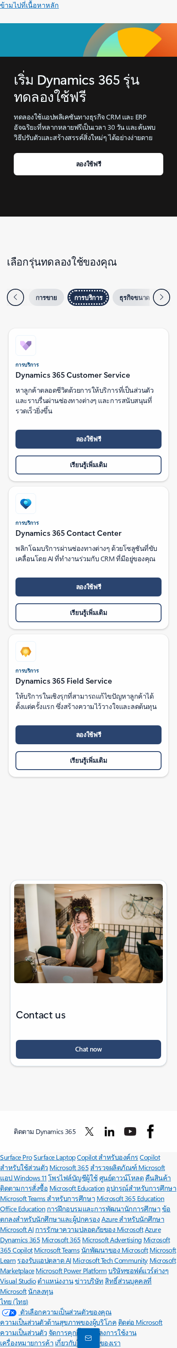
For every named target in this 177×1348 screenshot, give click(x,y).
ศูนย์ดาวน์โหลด (121, 1177)
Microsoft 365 (68, 1167)
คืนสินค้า (158, 1177)
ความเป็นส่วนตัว (23, 1332)
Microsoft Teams (56, 1249)
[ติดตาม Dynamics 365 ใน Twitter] (89, 1131)
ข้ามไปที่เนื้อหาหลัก (29, 4)
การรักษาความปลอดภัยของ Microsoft (89, 1229)
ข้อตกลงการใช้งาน (109, 1332)
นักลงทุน (40, 1291)
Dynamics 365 (20, 1239)
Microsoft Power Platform (71, 1270)
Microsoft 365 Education (131, 1198)
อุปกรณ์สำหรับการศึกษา (141, 1187)
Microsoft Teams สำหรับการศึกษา (47, 1198)
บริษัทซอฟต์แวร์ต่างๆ (138, 1270)
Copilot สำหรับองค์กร (107, 1157)
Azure (153, 1229)
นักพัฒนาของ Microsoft (114, 1249)
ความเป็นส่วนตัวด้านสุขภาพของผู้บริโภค (58, 1322)
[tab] (46, 297)
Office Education (22, 1208)
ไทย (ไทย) (14, 1301)
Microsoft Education (77, 1187)
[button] (88, 1049)
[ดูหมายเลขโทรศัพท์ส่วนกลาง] (87, 1337)
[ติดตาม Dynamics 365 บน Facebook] (150, 1131)
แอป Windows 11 (23, 1177)
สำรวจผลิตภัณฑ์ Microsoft (127, 1167)
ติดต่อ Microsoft (140, 1322)
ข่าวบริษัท (89, 1280)
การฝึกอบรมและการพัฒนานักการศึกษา (104, 1208)
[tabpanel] (88, 548)
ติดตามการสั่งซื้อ (24, 1187)
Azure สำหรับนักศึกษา (132, 1218)
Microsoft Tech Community (110, 1260)
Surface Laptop (54, 1157)
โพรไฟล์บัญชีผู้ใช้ (73, 1177)
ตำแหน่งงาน (55, 1280)
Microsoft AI (17, 1229)
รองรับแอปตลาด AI (44, 1260)
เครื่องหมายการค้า (26, 1342)
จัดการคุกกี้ (64, 1332)
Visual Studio (18, 1280)
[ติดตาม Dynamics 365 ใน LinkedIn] (109, 1131)
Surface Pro (16, 1157)
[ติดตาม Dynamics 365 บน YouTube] (130, 1131)
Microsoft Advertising (112, 1239)
